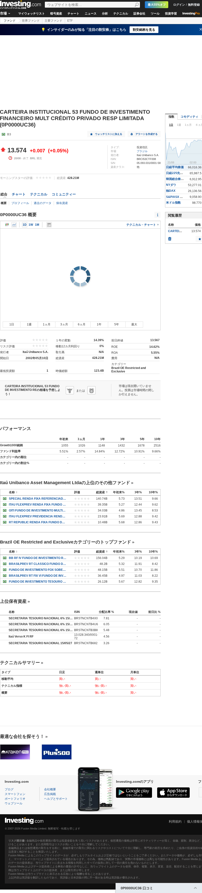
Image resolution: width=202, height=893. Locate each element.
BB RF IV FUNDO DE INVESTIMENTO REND (38, 558)
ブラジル (142, 151)
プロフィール (20, 203)
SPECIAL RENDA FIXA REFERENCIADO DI (38, 498)
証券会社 (139, 13)
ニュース (91, 13)
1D (25, 224)
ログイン (179, 4)
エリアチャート (14, 224)
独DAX (170, 190)
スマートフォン (15, 794)
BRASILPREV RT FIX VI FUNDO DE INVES (38, 575)
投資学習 (171, 13)
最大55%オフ (157, 4)
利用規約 (175, 821)
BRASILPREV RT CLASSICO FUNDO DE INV (38, 564)
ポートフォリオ (15, 798)
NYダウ (171, 185)
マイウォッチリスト (31, 13)
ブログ (9, 789)
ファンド (10, 20)
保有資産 (62, 203)
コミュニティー (64, 194)
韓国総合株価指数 (178, 179)
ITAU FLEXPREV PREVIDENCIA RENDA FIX (38, 516)
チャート (73, 13)
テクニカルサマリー (20, 662)
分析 (105, 13)
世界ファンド (31, 20)
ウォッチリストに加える (108, 134)
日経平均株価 (175, 167)
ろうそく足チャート (7, 224)
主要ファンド (53, 20)
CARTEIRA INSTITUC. (183, 231)
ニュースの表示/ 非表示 (49, 224)
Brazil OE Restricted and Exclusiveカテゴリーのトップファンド (65, 542)
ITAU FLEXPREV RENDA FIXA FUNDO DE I (38, 504)
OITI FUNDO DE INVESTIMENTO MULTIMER (38, 510)
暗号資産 (56, 13)
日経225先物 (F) (176, 173)
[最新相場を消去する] (169, 237)
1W (31, 224)
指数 (171, 116)
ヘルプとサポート (56, 798)
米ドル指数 (173, 202)
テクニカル (120, 13)
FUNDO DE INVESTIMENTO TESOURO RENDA (38, 581)
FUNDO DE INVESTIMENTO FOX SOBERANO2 (38, 570)
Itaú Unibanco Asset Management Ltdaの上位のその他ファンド (65, 482)
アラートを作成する (146, 134)
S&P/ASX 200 (175, 197)
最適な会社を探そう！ (22, 736)
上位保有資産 (13, 601)
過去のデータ (42, 203)
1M (37, 224)
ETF (70, 20)
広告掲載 (50, 794)
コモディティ (189, 116)
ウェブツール (13, 803)
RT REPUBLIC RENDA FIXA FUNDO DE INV (38, 522)
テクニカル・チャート (141, 224)
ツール (155, 13)
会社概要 (50, 789)
